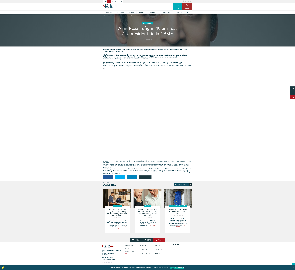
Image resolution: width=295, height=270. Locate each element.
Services (131, 12)
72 (118, 1)
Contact (179, 12)
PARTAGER (109, 177)
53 (115, 1)
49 (112, 1)
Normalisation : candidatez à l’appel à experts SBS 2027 (177, 211)
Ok (171, 267)
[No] (293, 267)
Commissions (153, 12)
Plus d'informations (179, 267)
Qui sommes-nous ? (130, 245)
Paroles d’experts (166, 12)
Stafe (111, 262)
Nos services (158, 245)
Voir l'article (151, 225)
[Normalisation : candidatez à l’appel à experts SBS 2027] (178, 198)
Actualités (109, 12)
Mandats (141, 12)
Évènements (120, 12)
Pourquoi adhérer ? (130, 251)
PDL (105, 1)
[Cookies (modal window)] (2, 267)
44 (109, 1)
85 (121, 1)
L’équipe (127, 248)
